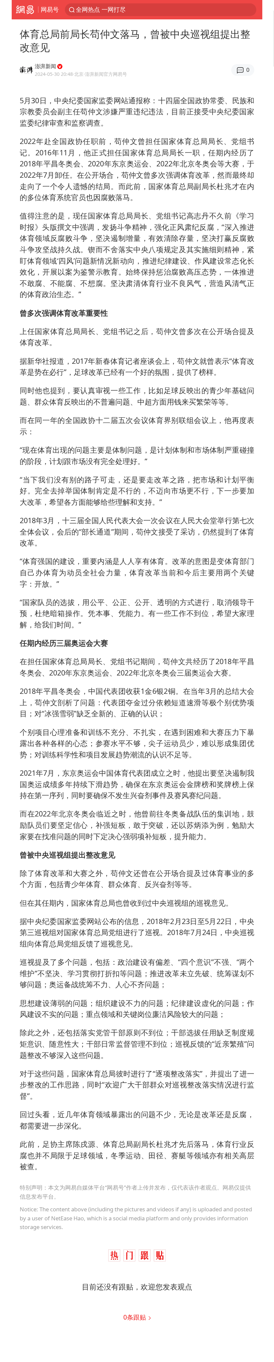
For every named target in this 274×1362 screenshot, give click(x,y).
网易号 (50, 9)
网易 (25, 9)
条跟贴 (135, 1317)
